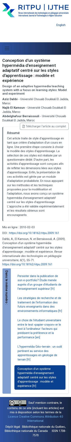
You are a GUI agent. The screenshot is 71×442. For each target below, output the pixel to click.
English (60, 25)
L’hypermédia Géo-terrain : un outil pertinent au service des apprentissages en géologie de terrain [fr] (40, 353)
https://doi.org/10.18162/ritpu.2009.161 (34, 233)
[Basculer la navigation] (6, 48)
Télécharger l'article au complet (46, 126)
